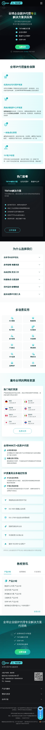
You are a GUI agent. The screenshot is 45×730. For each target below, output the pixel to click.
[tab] (22, 257)
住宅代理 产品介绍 (11, 590)
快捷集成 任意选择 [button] (11, 279)
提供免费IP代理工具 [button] (12, 294)
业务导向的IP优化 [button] (11, 257)
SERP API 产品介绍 (11, 601)
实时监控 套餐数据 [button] (11, 287)
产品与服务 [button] (6, 689)
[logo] (6, 3)
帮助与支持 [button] (6, 694)
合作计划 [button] (5, 699)
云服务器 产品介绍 (11, 598)
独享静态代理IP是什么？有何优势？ (17, 605)
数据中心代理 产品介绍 (13, 586)
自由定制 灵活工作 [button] (11, 272)
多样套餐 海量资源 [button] (11, 265)
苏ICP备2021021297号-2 (31, 722)
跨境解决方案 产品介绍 (13, 594)
